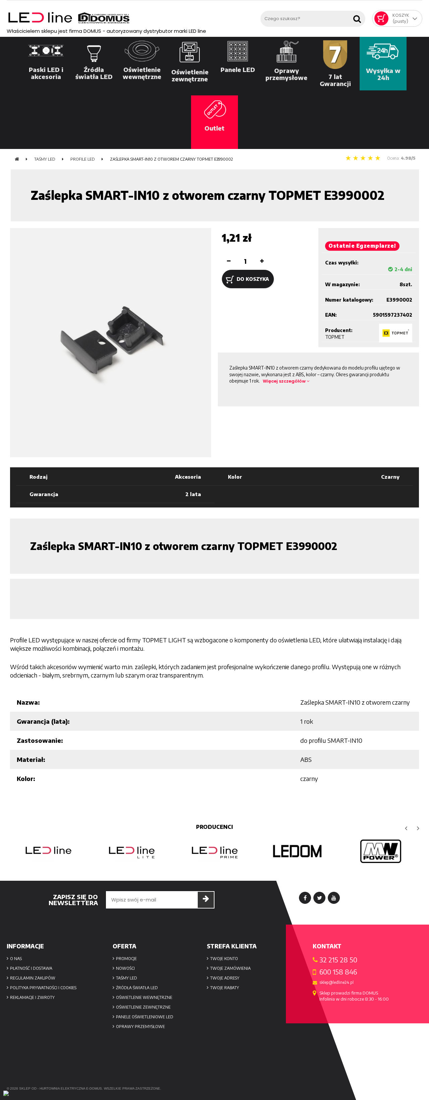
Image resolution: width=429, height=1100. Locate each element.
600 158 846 (338, 971)
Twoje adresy (224, 978)
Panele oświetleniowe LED (144, 1017)
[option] (50, 851)
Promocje (126, 958)
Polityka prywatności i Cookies (43, 988)
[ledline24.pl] (132, 17)
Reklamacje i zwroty (32, 997)
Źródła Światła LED (137, 988)
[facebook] (305, 898)
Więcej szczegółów (285, 381)
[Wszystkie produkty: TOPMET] (395, 333)
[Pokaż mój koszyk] (381, 18)
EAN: (331, 315)
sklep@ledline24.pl (336, 982)
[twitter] (319, 898)
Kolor (235, 477)
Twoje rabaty (224, 988)
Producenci (214, 826)
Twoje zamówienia (230, 968)
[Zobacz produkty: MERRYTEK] (382, 851)
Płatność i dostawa (31, 968)
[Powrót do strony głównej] (17, 159)
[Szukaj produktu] (358, 17)
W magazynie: (342, 284)
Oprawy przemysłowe (140, 1026)
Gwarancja (43, 494)
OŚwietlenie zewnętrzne (143, 1007)
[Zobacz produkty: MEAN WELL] (299, 851)
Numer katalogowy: (349, 300)
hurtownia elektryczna (62, 1088)
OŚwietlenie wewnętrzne (144, 997)
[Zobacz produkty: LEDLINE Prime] (133, 851)
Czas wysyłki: (342, 262)
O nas (16, 958)
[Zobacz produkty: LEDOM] (216, 851)
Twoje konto (224, 958)
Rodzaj (38, 477)
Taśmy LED (126, 978)
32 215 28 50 (338, 959)
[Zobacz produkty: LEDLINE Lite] (50, 851)
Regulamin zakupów (32, 978)
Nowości (125, 968)
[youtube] (334, 898)
